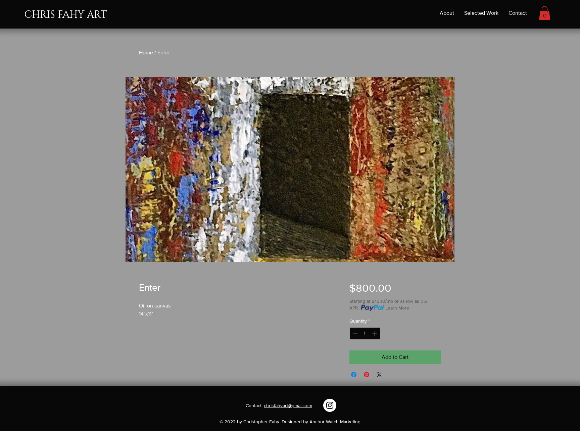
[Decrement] (354, 333)
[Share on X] (379, 375)
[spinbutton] (365, 333)
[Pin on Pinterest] (366, 375)
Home (146, 52)
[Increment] (375, 333)
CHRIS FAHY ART (65, 14)
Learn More (397, 307)
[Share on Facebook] (354, 375)
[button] (544, 13)
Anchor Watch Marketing (334, 421)
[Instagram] (329, 405)
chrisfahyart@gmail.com (288, 405)
